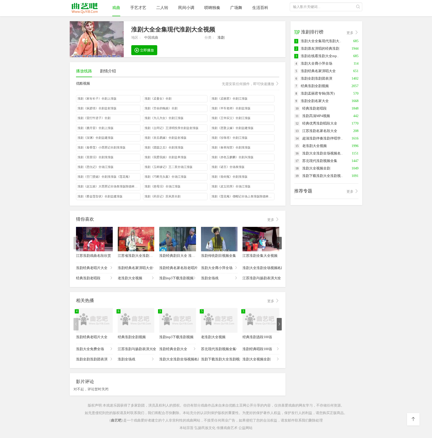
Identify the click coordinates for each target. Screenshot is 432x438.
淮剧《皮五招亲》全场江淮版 (231, 186)
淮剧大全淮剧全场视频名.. (319, 153)
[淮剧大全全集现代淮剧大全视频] (97, 39)
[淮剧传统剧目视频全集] (219, 239)
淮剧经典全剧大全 (173, 349)
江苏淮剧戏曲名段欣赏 (93, 256)
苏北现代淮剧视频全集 (218, 349)
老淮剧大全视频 (130, 278)
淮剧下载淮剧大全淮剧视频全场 (219, 359)
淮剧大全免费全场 (90, 349)
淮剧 (221, 37)
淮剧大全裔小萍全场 (216, 268)
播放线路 (84, 71)
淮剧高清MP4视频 (313, 116)
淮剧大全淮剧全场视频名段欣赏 (260, 268)
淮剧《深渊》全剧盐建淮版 (96, 138)
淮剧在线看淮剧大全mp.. (317, 56)
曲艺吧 (116, 420)
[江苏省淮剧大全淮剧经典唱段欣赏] (136, 239)
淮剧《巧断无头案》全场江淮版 (165, 176)
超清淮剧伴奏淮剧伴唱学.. (319, 138)
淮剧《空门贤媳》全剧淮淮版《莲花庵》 (105, 176)
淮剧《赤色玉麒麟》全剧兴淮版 (233, 157)
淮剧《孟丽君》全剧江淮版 (230, 98)
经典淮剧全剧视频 (132, 337)
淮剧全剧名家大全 (312, 101)
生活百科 (260, 7)
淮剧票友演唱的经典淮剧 (317, 48)
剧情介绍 (108, 71)
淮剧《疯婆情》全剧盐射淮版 (97, 108)
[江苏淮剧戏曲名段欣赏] (94, 239)
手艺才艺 (138, 7)
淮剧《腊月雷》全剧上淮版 (96, 128)
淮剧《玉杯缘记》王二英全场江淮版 (168, 167)
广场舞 (236, 7)
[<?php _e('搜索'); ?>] (358, 6)
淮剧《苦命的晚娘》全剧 (161, 108)
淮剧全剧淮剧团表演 (92, 359)
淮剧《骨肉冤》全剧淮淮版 (230, 176)
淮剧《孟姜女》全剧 (158, 98)
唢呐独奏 (212, 7)
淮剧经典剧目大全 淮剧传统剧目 (184, 256)
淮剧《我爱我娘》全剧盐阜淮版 (165, 157)
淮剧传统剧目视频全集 (218, 256)
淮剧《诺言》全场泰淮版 (228, 167)
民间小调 (186, 7)
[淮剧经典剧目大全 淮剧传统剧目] (177, 239)
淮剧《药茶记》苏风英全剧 (162, 196)
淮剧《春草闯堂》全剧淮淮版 (231, 147)
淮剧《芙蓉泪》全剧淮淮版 (96, 157)
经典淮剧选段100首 (257, 337)
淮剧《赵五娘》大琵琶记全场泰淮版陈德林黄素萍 (109, 186)
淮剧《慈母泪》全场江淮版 (162, 186)
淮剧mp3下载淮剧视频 (176, 278)
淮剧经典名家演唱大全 (135, 268)
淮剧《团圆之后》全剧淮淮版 (164, 147)
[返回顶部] (413, 419)
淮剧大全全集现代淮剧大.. (318, 41)
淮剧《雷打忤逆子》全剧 (94, 118)
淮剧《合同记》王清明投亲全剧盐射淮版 (171, 128)
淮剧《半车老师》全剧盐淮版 (231, 108)
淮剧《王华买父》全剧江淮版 (231, 118)
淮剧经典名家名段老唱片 (177, 268)
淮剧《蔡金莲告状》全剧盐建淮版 (100, 196)
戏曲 (116, 7)
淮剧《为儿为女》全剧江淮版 (164, 118)
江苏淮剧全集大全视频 (260, 256)
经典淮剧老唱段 (88, 278)
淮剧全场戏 (209, 278)
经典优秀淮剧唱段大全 (316, 123)
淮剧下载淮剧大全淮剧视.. (319, 176)
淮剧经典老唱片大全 (92, 268)
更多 (271, 220)
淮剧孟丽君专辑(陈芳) (315, 93)
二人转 (162, 7)
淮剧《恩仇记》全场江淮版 (96, 167)
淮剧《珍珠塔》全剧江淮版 (230, 138)
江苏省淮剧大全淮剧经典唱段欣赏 (144, 256)
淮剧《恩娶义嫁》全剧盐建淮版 (233, 128)
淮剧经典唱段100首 (257, 349)
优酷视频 (175, 84)
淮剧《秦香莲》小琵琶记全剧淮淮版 (102, 147)
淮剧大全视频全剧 (256, 359)
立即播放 (146, 50)
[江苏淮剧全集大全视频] (260, 239)
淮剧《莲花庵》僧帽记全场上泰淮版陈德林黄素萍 (243, 196)
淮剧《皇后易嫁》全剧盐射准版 (165, 138)
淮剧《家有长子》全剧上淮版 (97, 98)
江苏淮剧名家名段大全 (316, 131)
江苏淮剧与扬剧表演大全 (260, 278)
